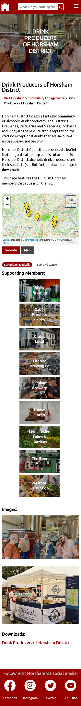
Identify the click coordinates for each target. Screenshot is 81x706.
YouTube (71, 698)
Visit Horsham (14, 98)
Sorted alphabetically (17, 264)
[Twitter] (50, 690)
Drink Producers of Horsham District (35, 642)
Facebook (10, 698)
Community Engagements (46, 98)
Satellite (11, 250)
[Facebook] (10, 690)
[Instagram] (30, 690)
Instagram (30, 698)
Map (27, 250)
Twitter (51, 698)
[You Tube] (71, 690)
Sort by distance (47, 264)
